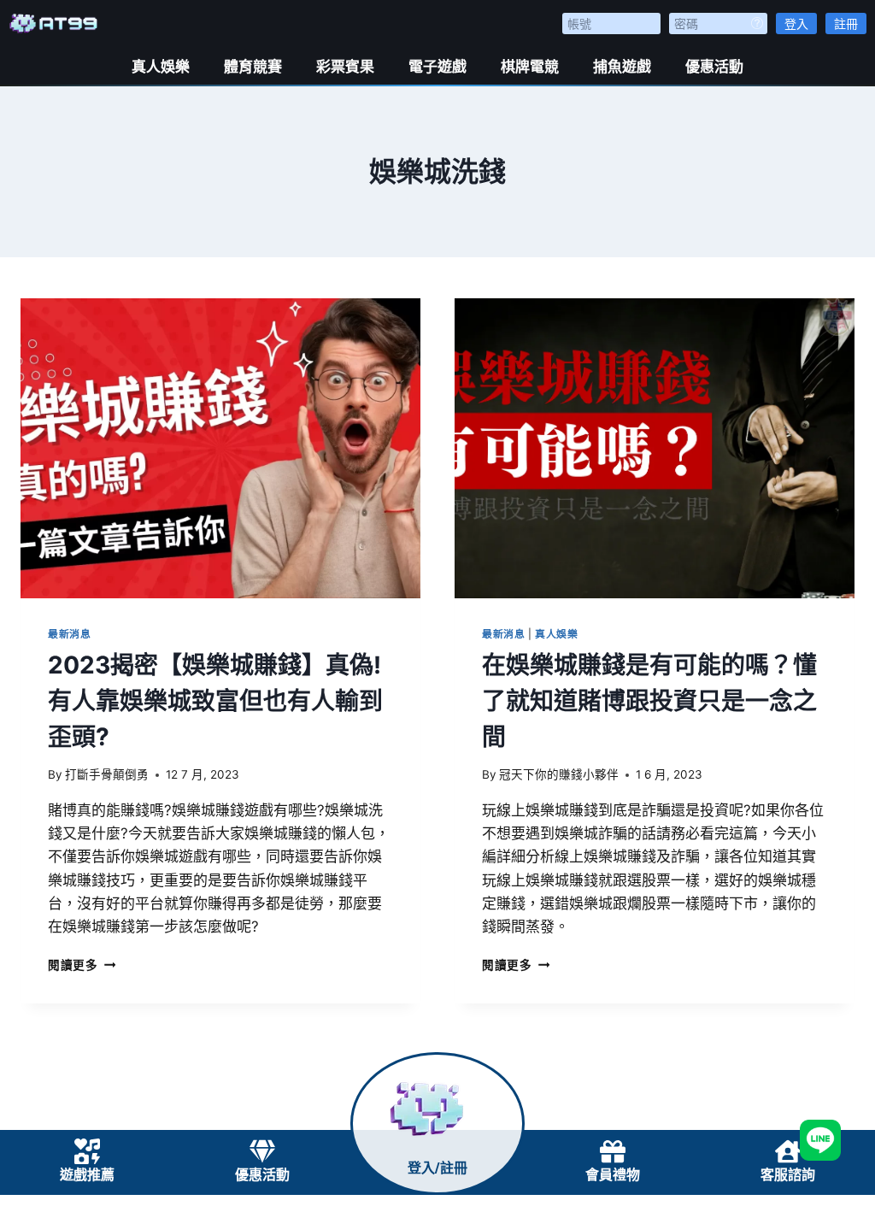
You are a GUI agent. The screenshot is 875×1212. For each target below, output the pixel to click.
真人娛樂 (161, 66)
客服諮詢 (787, 1175)
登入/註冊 (437, 1168)
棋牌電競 (530, 66)
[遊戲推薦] (87, 1151)
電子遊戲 (437, 66)
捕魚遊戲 (622, 66)
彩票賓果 (345, 66)
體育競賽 (253, 66)
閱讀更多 (81, 965)
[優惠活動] (262, 1151)
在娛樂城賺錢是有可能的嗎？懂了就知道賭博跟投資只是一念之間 (649, 700)
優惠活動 (714, 66)
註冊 (846, 23)
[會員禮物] (612, 1151)
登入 (796, 23)
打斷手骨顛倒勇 (107, 774)
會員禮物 (612, 1175)
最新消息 (69, 633)
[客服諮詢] (788, 1151)
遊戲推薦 (87, 1175)
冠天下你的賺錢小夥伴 (559, 774)
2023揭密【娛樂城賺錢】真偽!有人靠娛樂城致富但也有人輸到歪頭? (215, 700)
